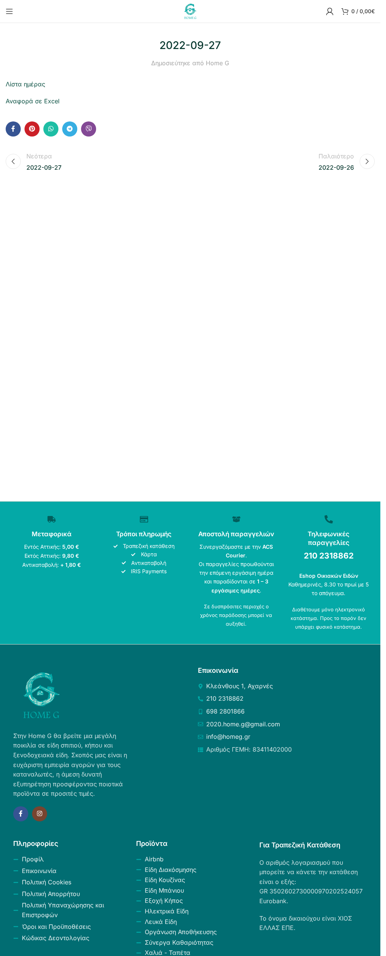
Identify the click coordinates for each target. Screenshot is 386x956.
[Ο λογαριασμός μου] (329, 11)
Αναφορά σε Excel (33, 101)
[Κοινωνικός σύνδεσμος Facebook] (13, 129)
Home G (217, 63)
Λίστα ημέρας (25, 84)
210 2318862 (329, 555)
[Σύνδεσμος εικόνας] (41, 694)
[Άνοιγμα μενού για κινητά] (9, 11)
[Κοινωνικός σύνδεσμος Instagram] (39, 813)
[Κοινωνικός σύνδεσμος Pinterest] (32, 129)
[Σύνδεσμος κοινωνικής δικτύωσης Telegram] (69, 129)
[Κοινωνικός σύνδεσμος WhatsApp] (50, 129)
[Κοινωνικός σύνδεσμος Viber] (88, 129)
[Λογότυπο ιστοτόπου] (190, 10)
